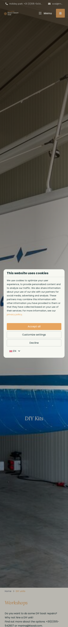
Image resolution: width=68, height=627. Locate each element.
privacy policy (14, 314)
